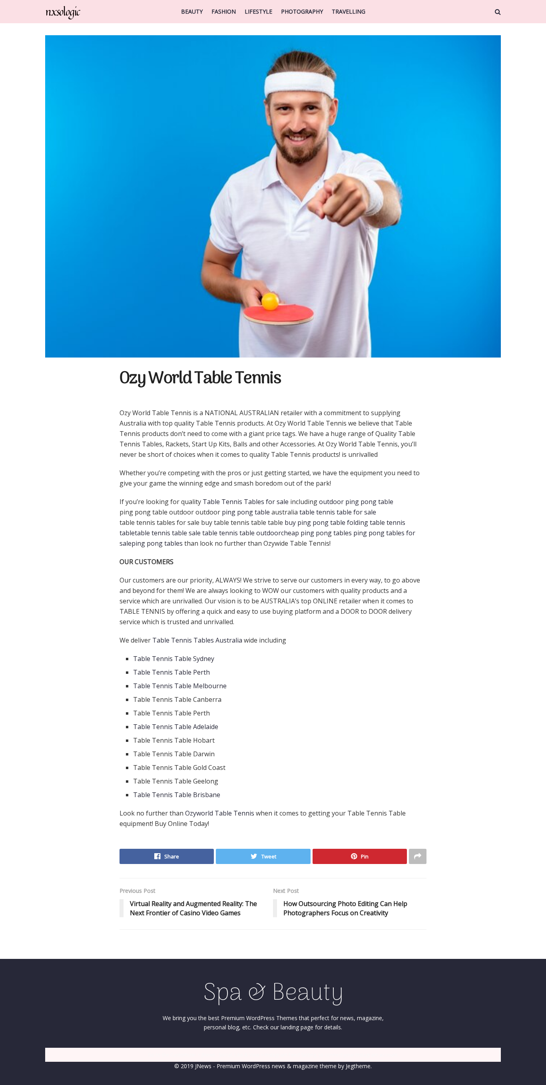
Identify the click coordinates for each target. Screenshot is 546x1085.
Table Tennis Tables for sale (246, 501)
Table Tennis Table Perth (171, 672)
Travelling (348, 11)
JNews (203, 1066)
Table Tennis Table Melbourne (180, 685)
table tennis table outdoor (241, 532)
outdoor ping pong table (357, 501)
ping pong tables (157, 543)
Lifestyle (258, 11)
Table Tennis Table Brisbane (176, 794)
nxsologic (62, 11)
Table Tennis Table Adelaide (175, 726)
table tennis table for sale (337, 512)
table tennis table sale (168, 532)
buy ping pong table (315, 522)
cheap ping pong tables (316, 532)
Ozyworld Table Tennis (219, 813)
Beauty (192, 11)
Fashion (223, 11)
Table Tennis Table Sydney (173, 658)
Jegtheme (358, 1066)
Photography (302, 11)
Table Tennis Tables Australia (197, 640)
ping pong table (246, 512)
